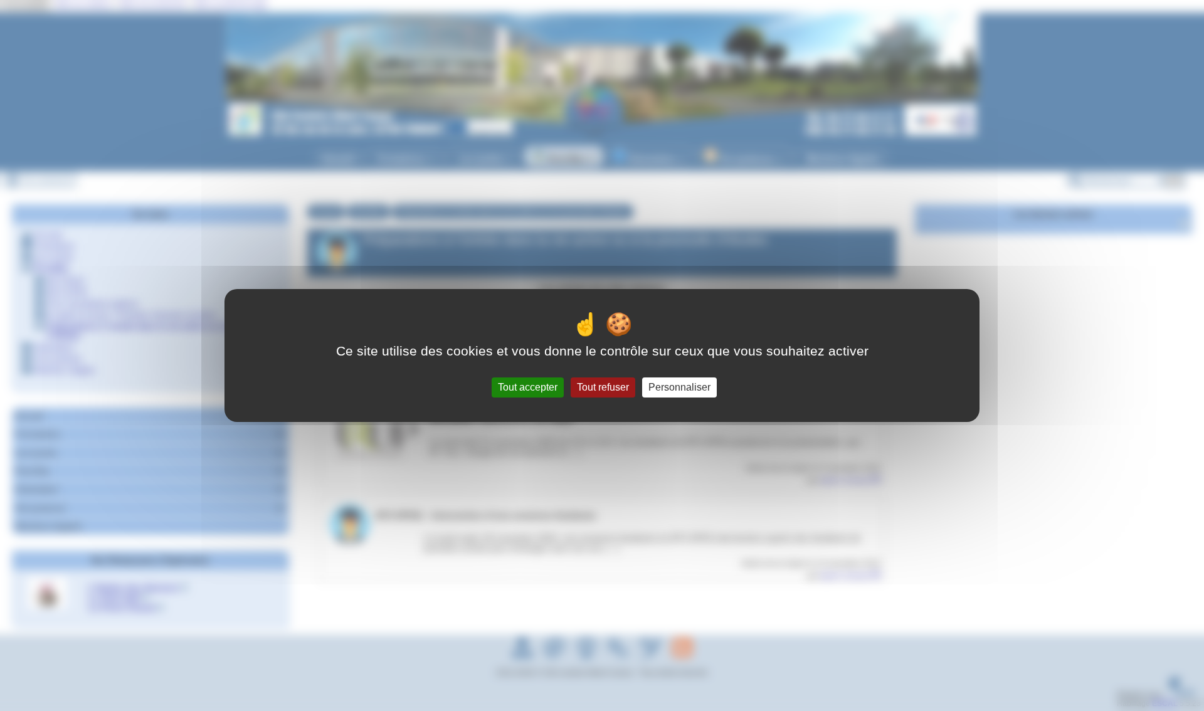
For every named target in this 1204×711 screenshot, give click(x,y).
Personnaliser (679, 387)
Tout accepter (527, 387)
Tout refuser (603, 387)
